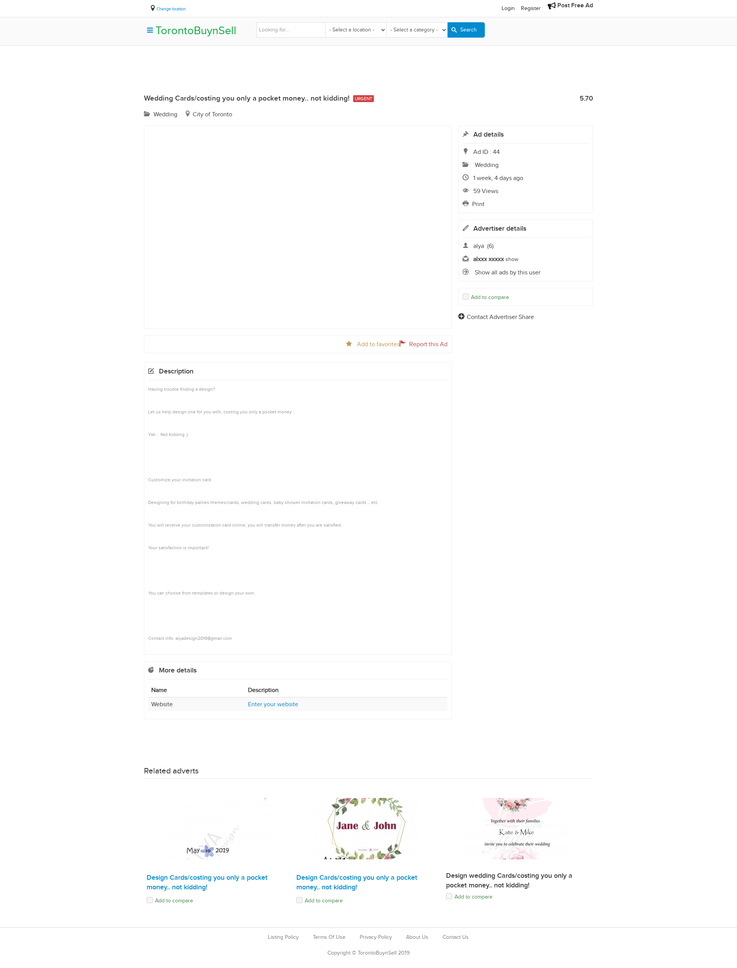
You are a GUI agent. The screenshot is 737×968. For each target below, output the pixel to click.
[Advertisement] (368, 72)
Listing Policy (283, 937)
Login (508, 8)
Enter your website (273, 704)
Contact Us (456, 937)
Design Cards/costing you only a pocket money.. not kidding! (208, 882)
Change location (171, 9)
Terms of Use (329, 937)
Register (531, 8)
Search (468, 30)
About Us (417, 937)
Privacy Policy (376, 937)
